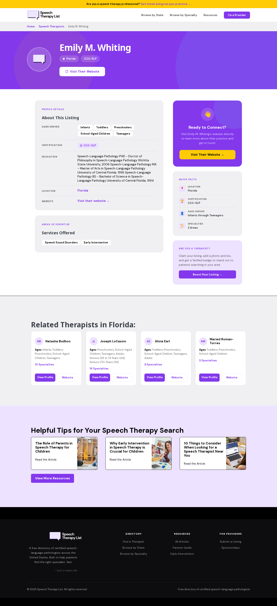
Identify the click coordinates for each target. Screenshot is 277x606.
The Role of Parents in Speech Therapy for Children (53, 447)
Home (31, 26)
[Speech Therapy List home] (44, 15)
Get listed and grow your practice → (166, 4)
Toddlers (102, 127)
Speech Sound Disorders (61, 242)
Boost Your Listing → (207, 274)
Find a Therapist (133, 541)
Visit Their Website (84, 72)
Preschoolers (123, 127)
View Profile (45, 377)
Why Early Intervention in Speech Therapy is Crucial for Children (129, 447)
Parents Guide (182, 547)
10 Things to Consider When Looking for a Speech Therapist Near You (203, 449)
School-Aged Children (95, 133)
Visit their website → (93, 201)
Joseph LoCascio (113, 341)
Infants (85, 127)
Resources (210, 15)
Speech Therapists (51, 26)
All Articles (182, 541)
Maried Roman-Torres (221, 341)
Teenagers (123, 133)
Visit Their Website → (207, 155)
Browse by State (152, 15)
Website (67, 377)
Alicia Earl (162, 341)
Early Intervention (96, 242)
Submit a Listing (230, 541)
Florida (82, 190)
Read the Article (46, 459)
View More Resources (52, 478)
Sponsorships (230, 547)
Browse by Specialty (183, 15)
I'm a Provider (237, 15)
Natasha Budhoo (58, 341)
